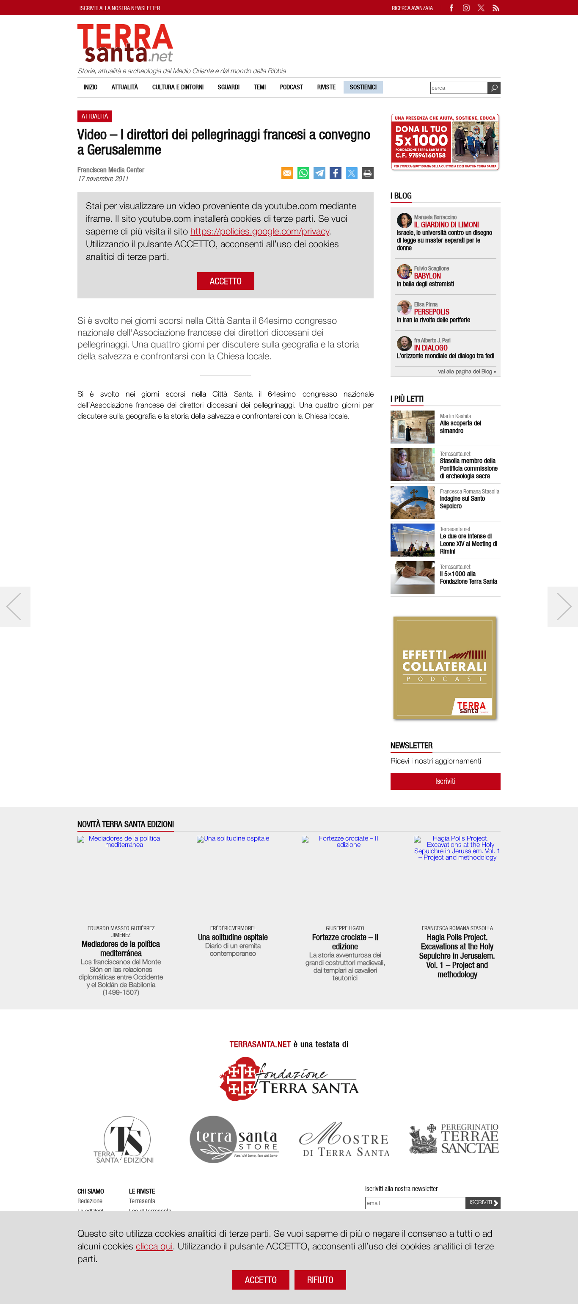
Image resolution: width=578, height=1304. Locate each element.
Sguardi (228, 87)
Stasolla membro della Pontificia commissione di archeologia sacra (469, 468)
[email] (287, 173)
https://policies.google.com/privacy (259, 232)
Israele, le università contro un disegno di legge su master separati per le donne (444, 240)
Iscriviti (445, 781)
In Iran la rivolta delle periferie (433, 320)
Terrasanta (142, 1201)
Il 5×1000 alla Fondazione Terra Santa (468, 577)
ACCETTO (226, 281)
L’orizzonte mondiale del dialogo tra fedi (445, 356)
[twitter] (352, 173)
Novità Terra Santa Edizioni (125, 824)
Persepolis (431, 311)
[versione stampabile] (368, 173)
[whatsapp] (303, 173)
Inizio (90, 87)
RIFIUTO (320, 1279)
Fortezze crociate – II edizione (345, 941)
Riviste (326, 87)
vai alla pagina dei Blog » (467, 371)
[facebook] (335, 173)
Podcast (291, 87)
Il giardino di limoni (446, 224)
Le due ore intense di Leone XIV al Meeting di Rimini (468, 543)
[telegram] (319, 173)
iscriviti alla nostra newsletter (120, 7)
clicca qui (154, 1247)
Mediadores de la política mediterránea (121, 948)
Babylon (427, 275)
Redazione (89, 1201)
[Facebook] (452, 7)
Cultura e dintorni (178, 87)
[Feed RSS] (496, 7)
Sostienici (363, 87)
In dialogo (431, 347)
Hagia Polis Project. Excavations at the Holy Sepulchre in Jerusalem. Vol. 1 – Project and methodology (457, 955)
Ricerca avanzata (412, 7)
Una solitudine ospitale (233, 937)
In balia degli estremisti (425, 284)
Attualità (125, 87)
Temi (260, 87)
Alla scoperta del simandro (460, 427)
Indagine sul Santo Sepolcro (462, 502)
